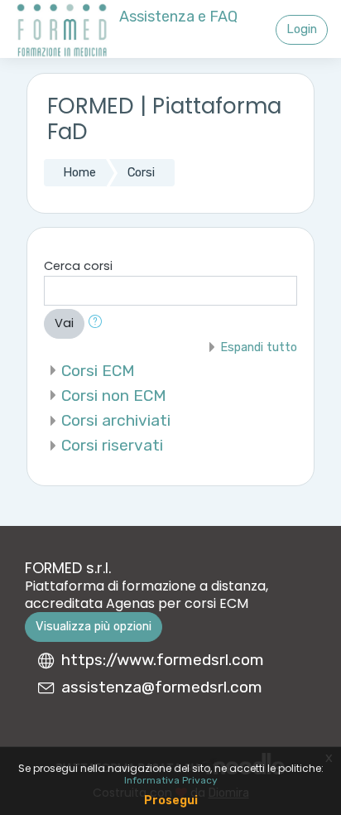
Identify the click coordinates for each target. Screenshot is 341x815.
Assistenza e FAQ (178, 16)
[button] (98, 324)
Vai (64, 323)
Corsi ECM (98, 370)
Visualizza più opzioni (93, 626)
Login (301, 29)
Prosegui (171, 800)
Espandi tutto (258, 347)
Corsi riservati (112, 445)
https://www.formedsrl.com (162, 659)
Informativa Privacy (171, 780)
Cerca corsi (78, 266)
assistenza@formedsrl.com (161, 687)
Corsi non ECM (113, 395)
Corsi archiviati (115, 420)
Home (79, 172)
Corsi (141, 172)
